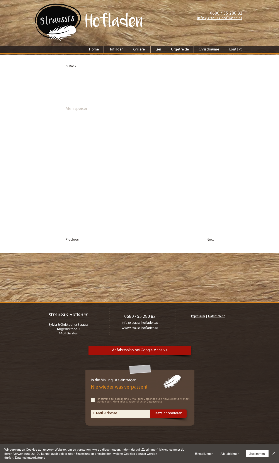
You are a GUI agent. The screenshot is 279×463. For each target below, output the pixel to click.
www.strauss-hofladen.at (140, 328)
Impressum (198, 316)
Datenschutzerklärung (30, 457)
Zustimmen (257, 453)
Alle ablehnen (230, 453)
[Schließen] (273, 454)
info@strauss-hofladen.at (140, 323)
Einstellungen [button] (204, 453)
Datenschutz (216, 316)
